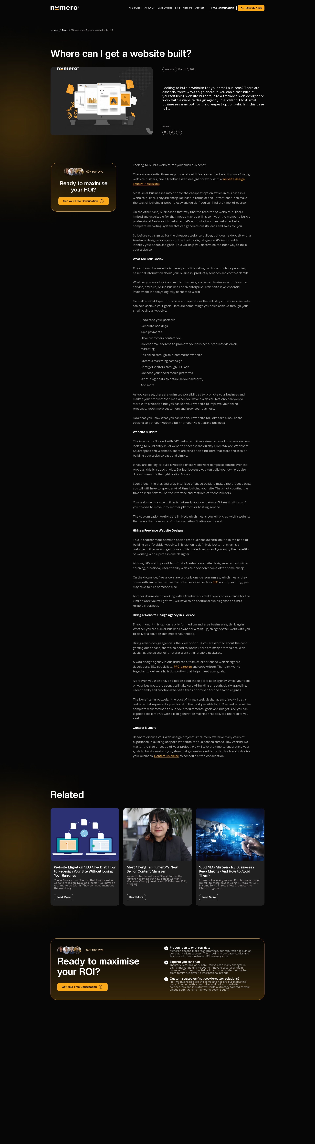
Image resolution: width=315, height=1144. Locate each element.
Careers (187, 8)
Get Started (187, 1114)
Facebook (271, 1110)
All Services (135, 8)
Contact (199, 8)
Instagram (271, 1106)
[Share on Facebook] (172, 132)
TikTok (269, 1118)
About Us (150, 8)
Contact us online (166, 756)
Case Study (187, 1106)
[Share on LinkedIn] (165, 132)
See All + (228, 1123)
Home (54, 30)
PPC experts (183, 666)
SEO (215, 582)
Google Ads (229, 1110)
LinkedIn (270, 1114)
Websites (228, 1118)
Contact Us (187, 1118)
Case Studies (165, 8)
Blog (177, 8)
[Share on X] (179, 132)
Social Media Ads (232, 1114)
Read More (64, 897)
